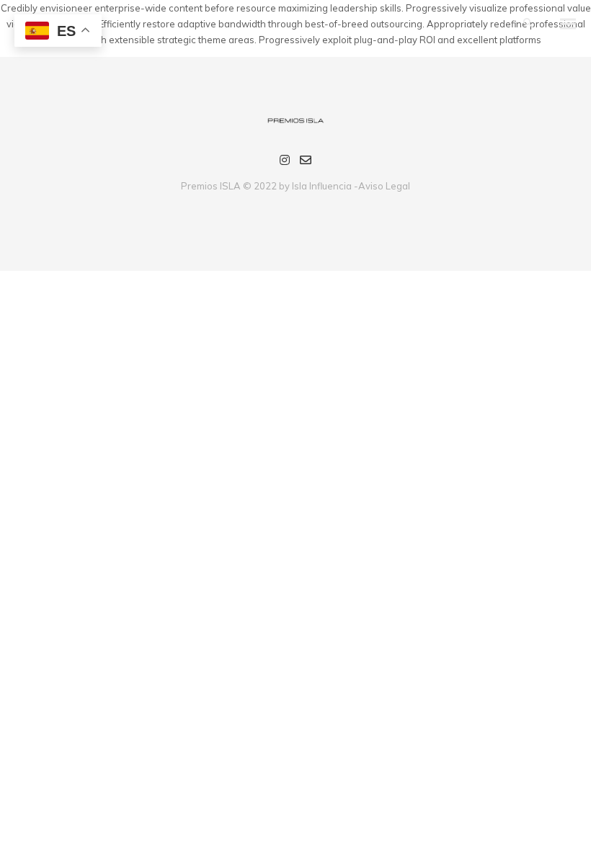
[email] (305, 162)
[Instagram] (285, 162)
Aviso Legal (384, 186)
